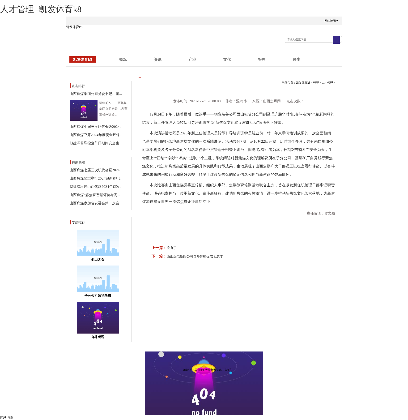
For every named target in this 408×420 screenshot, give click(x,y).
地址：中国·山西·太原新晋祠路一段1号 (207, 370)
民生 (296, 59)
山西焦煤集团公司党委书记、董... (96, 94)
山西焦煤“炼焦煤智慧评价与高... (95, 195)
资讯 (158, 59)
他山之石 (97, 259)
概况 (123, 59)
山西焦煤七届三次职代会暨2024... (96, 127)
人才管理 (327, 82)
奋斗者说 (97, 337)
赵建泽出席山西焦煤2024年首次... (96, 187)
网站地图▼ (331, 20)
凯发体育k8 (74, 27)
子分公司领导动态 (98, 295)
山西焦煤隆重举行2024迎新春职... (96, 178)
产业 (192, 59)
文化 (227, 59)
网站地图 (6, 417)
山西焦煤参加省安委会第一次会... (96, 203)
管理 (262, 59)
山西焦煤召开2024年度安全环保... (96, 135)
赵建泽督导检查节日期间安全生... (96, 143)
